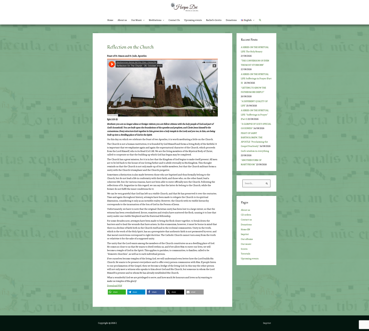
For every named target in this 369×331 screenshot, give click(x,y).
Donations (231, 20)
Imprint (245, 234)
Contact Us (174, 20)
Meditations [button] (155, 20)
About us (122, 20)
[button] (248, 20)
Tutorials (245, 253)
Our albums (247, 239)
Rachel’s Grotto (214, 20)
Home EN (245, 229)
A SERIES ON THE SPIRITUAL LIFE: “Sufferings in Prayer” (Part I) (255, 114)
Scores (244, 249)
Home (110, 20)
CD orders (246, 215)
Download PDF (114, 285)
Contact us (246, 219)
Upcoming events (193, 20)
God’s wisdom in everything (255, 151)
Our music (246, 244)
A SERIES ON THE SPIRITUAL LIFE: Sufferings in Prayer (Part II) (256, 78)
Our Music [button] (136, 20)
